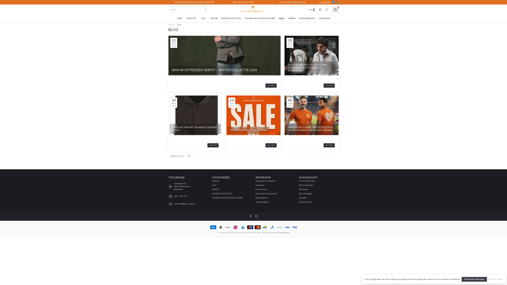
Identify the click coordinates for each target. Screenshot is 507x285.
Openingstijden (261, 202)
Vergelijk (302, 198)
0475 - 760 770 (180, 196)
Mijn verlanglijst (305, 193)
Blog (281, 18)
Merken (291, 18)
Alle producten (305, 202)
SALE (203, 18)
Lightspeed (256, 232)
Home (179, 18)
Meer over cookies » (495, 279)
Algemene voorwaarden (265, 181)
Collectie (191, 18)
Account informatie (307, 181)
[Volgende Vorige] (189, 156)
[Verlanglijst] (326, 9)
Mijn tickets (303, 189)
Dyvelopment (284, 232)
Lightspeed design (269, 232)
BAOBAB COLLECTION (231, 18)
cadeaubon (324, 18)
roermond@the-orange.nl (184, 204)
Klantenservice (307, 18)
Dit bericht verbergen (474, 279)
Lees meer (271, 85)
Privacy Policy (261, 189)
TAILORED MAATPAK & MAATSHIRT (260, 18)
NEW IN (214, 18)
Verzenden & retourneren (266, 193)
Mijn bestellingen (306, 185)
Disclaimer (259, 185)
